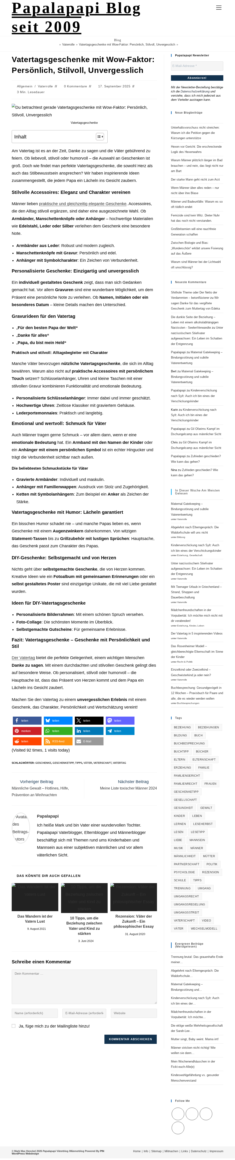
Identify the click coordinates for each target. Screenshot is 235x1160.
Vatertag (119, 762)
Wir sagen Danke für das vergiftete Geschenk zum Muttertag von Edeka (195, 303)
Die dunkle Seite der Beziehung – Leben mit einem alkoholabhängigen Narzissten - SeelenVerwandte (194, 322)
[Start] (57, 44)
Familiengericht (187, 775)
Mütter (209, 856)
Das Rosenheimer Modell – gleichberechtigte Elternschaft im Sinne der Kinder (197, 651)
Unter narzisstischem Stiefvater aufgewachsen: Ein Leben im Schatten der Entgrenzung (196, 569)
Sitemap (156, 1151)
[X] (178, 1114)
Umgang (204, 888)
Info (146, 1151)
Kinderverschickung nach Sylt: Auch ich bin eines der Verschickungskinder (194, 396)
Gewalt (206, 808)
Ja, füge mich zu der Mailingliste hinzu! (54, 1026)
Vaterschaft (102, 762)
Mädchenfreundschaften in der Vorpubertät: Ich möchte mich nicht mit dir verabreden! (197, 615)
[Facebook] (192, 1114)
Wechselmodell (204, 928)
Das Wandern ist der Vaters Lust (35, 918)
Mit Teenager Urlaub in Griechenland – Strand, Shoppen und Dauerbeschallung (196, 592)
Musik (178, 848)
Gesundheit (183, 808)
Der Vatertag (23, 657)
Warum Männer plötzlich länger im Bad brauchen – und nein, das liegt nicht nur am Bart (197, 165)
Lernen (180, 824)
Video (206, 920)
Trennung (182, 888)
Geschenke (43, 762)
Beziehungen (208, 727)
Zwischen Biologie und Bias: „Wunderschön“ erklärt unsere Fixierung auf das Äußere (197, 248)
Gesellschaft (195, 555)
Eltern (179, 759)
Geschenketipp (63, 762)
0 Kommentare (75, 86)
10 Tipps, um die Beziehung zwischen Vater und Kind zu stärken (84, 926)
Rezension (210, 872)
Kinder (192, 625)
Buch (198, 735)
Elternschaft (204, 759)
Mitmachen (171, 1151)
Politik (212, 864)
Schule (180, 880)
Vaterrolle (45, 86)
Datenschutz (199, 1151)
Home (137, 1151)
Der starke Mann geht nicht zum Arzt (195, 179)
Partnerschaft (186, 864)
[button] (27, 721)
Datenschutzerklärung (195, 91)
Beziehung (182, 727)
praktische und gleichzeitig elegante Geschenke (82, 203)
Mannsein (197, 840)
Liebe (178, 840)
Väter (88, 762)
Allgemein (24, 86)
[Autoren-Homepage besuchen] (21, 827)
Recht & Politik (185, 661)
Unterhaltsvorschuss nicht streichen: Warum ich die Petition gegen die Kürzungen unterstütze (195, 133)
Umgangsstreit (186, 912)
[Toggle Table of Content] (97, 137)
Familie (203, 767)
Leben (200, 625)
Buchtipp (181, 751)
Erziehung (182, 555)
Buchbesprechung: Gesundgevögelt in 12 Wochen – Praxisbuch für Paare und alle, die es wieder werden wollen (197, 693)
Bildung (181, 537)
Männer (196, 848)
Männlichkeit (185, 856)
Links (184, 1151)
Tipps (78, 762)
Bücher (202, 751)
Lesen (179, 832)
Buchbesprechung (189, 743)
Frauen (210, 783)
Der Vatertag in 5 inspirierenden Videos (197, 633)
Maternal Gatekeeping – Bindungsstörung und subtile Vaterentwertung (196, 357)
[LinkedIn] (206, 1114)
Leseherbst (203, 824)
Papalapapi (48, 816)
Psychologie (184, 872)
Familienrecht (185, 783)
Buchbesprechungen (188, 703)
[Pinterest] (178, 1128)
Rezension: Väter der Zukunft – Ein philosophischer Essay (134, 921)
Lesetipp (198, 832)
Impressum (216, 1151)
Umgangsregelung (189, 904)
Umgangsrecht (186, 896)
